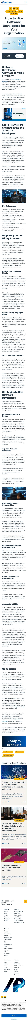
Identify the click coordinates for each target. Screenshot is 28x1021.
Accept (14, 1015)
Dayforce (5, 935)
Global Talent (17, 917)
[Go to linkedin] (2, 997)
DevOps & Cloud (7, 937)
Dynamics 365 (7, 939)
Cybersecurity (7, 933)
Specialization (11, 11)
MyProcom (6, 918)
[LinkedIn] (14, 8)
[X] (17, 8)
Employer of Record (19, 922)
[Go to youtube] (5, 997)
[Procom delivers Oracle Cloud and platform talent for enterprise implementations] (13, 826)
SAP (4, 952)
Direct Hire (16, 913)
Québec (16, 971)
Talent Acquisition (16, 12)
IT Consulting (17, 918)
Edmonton (17, 964)
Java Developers (8, 750)
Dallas (4, 965)
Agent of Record (18, 920)
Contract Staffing (18, 911)
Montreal (16, 967)
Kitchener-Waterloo (19, 965)
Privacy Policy (14, 1019)
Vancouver (17, 974)
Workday (5, 955)
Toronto (16, 973)
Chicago (5, 964)
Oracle (5, 946)
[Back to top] (24, 901)
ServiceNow (6, 953)
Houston (5, 967)
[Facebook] (10, 8)
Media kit (5, 920)
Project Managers (7, 948)
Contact (5, 915)
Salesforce (6, 950)
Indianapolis (6, 969)
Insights (5, 911)
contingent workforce (18, 706)
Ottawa (16, 969)
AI (3, 930)
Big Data (5, 932)
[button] (26, 1000)
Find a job (5, 917)
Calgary (16, 962)
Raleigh (5, 971)
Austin (5, 962)
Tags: (3, 748)
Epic (4, 941)
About (5, 913)
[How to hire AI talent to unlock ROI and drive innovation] (13, 868)
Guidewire (6, 942)
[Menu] (26, 2)
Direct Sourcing (18, 915)
